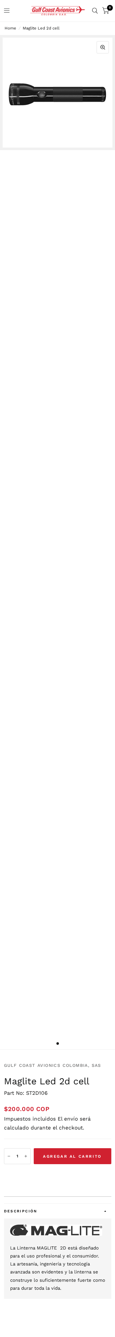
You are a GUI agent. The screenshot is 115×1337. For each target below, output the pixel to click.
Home (10, 28)
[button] (57, 1175)
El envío (68, 1119)
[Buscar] (95, 10)
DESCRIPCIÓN (20, 1211)
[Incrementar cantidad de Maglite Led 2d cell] (25, 1156)
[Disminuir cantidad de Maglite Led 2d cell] (8, 1156)
